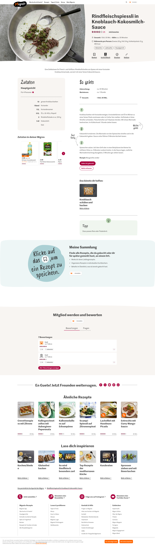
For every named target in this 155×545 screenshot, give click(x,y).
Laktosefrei (108, 48)
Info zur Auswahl (33, 92)
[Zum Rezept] (26, 419)
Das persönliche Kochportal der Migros (31, 488)
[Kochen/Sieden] (26, 465)
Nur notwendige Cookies (111, 541)
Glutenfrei (98, 48)
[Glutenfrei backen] (46, 465)
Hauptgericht (119, 48)
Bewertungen (72, 328)
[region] (77, 541)
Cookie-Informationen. (41, 543)
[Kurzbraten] (108, 465)
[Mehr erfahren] (88, 204)
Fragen (86, 328)
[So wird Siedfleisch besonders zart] (67, 465)
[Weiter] (63, 153)
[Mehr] (114, 349)
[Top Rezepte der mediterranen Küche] (88, 465)
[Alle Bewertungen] (97, 32)
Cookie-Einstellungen (87, 528)
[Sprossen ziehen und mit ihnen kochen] (129, 465)
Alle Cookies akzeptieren (126, 541)
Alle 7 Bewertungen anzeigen (49, 368)
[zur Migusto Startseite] (20, 3)
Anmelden (134, 2)
